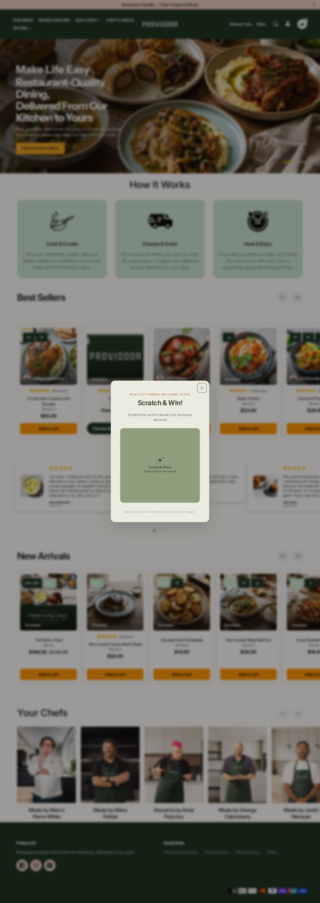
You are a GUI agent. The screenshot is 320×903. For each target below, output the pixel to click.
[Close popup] (202, 388)
